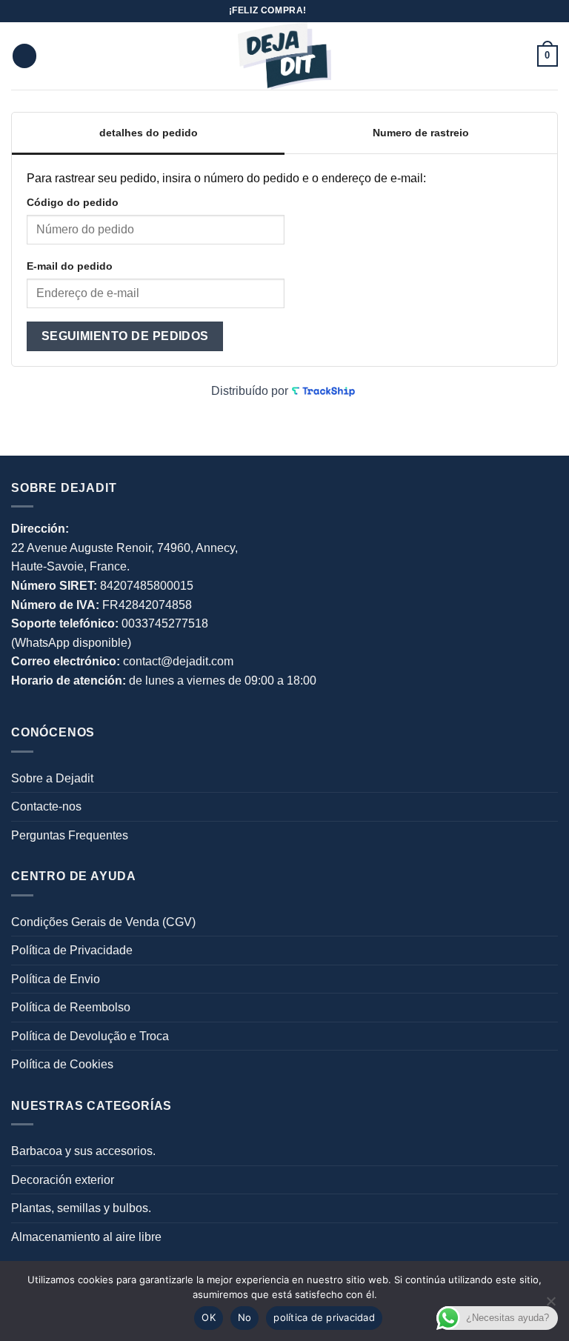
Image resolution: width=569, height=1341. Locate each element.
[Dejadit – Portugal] (284, 56)
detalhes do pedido (148, 133)
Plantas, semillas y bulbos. (81, 1208)
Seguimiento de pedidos (125, 336)
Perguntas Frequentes (69, 835)
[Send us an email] (319, 11)
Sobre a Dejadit (52, 778)
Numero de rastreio (421, 133)
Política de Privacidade (72, 950)
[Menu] (24, 56)
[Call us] (333, 11)
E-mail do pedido (70, 266)
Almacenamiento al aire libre (86, 1237)
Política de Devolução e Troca (90, 1036)
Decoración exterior (62, 1180)
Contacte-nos (46, 806)
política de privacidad (324, 1317)
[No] (550, 1305)
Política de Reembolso (70, 1007)
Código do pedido (73, 202)
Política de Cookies (62, 1064)
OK (209, 1317)
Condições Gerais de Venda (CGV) (103, 922)
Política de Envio (55, 979)
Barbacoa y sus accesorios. (83, 1151)
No (245, 1317)
